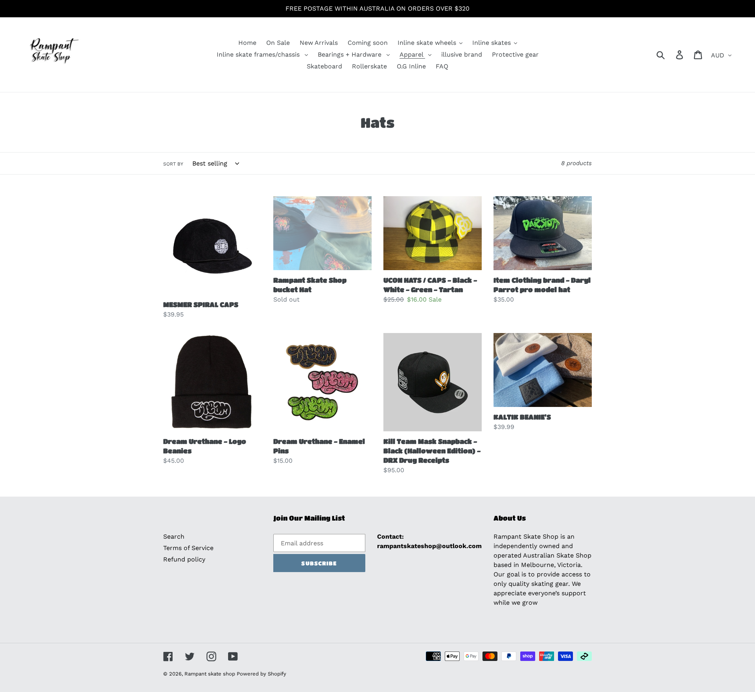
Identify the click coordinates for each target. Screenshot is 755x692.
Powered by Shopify (261, 674)
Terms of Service (188, 548)
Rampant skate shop (210, 674)
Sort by (173, 164)
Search (173, 536)
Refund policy (184, 559)
